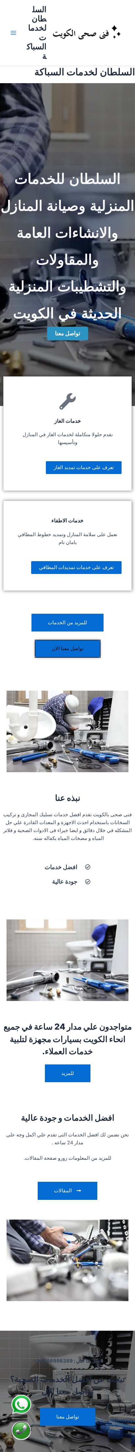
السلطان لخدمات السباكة (37, 33)
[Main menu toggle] (13, 33)
